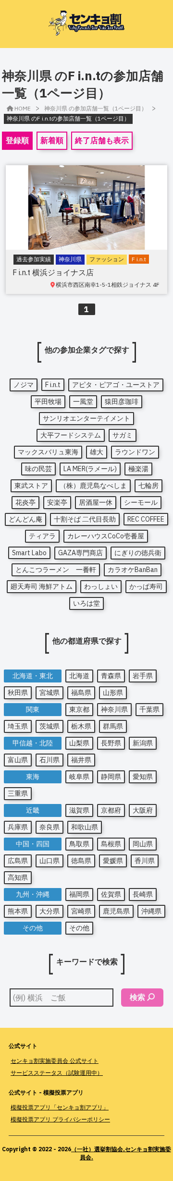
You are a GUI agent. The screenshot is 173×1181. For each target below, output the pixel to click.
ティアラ (42, 536)
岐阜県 (79, 776)
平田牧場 (48, 401)
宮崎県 (81, 911)
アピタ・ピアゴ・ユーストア (116, 384)
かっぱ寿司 (146, 586)
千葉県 (149, 709)
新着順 (51, 140)
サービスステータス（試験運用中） (57, 1072)
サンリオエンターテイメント (86, 418)
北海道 (79, 675)
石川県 (49, 759)
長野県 (111, 743)
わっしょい (101, 586)
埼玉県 (18, 726)
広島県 (18, 860)
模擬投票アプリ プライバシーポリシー (60, 1119)
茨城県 (49, 726)
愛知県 (143, 776)
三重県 (18, 793)
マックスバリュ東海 (48, 452)
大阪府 (143, 810)
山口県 (49, 860)
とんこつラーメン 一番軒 (55, 569)
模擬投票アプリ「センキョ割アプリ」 (60, 1107)
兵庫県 (18, 827)
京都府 (111, 810)
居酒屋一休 (95, 502)
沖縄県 (151, 911)
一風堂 (83, 401)
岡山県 (143, 844)
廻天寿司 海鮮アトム (42, 586)
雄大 (96, 452)
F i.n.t (53, 384)
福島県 (81, 692)
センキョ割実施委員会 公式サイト (55, 1060)
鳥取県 (79, 844)
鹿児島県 (116, 911)
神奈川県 (114, 709)
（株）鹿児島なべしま (93, 485)
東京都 (79, 709)
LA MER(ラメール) (90, 468)
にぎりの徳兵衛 (137, 552)
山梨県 (79, 743)
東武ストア (31, 485)
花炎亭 (25, 502)
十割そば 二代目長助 (85, 519)
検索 (137, 997)
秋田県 (18, 692)
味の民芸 (38, 468)
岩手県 (143, 675)
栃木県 (81, 726)
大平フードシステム (70, 435)
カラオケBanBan (133, 569)
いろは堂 (86, 603)
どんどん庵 (25, 519)
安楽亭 (57, 502)
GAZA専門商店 (80, 552)
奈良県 (49, 827)
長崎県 (143, 894)
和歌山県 (84, 827)
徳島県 (81, 860)
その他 (79, 928)
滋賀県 (79, 810)
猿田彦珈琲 (121, 401)
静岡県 (111, 776)
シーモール (141, 502)
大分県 (49, 911)
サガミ (122, 435)
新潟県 (143, 743)
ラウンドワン (135, 452)
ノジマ (23, 384)
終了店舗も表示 (102, 140)
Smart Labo (29, 552)
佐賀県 (111, 894)
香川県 (145, 860)
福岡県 (79, 894)
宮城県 (49, 692)
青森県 (111, 675)
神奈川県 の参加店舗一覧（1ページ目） (95, 108)
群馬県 (113, 726)
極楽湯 (138, 468)
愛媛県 (113, 860)
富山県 (18, 759)
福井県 (81, 759)
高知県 (18, 877)
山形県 (113, 692)
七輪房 (148, 485)
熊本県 (18, 911)
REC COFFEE (145, 519)
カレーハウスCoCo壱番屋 (105, 536)
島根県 (111, 844)
